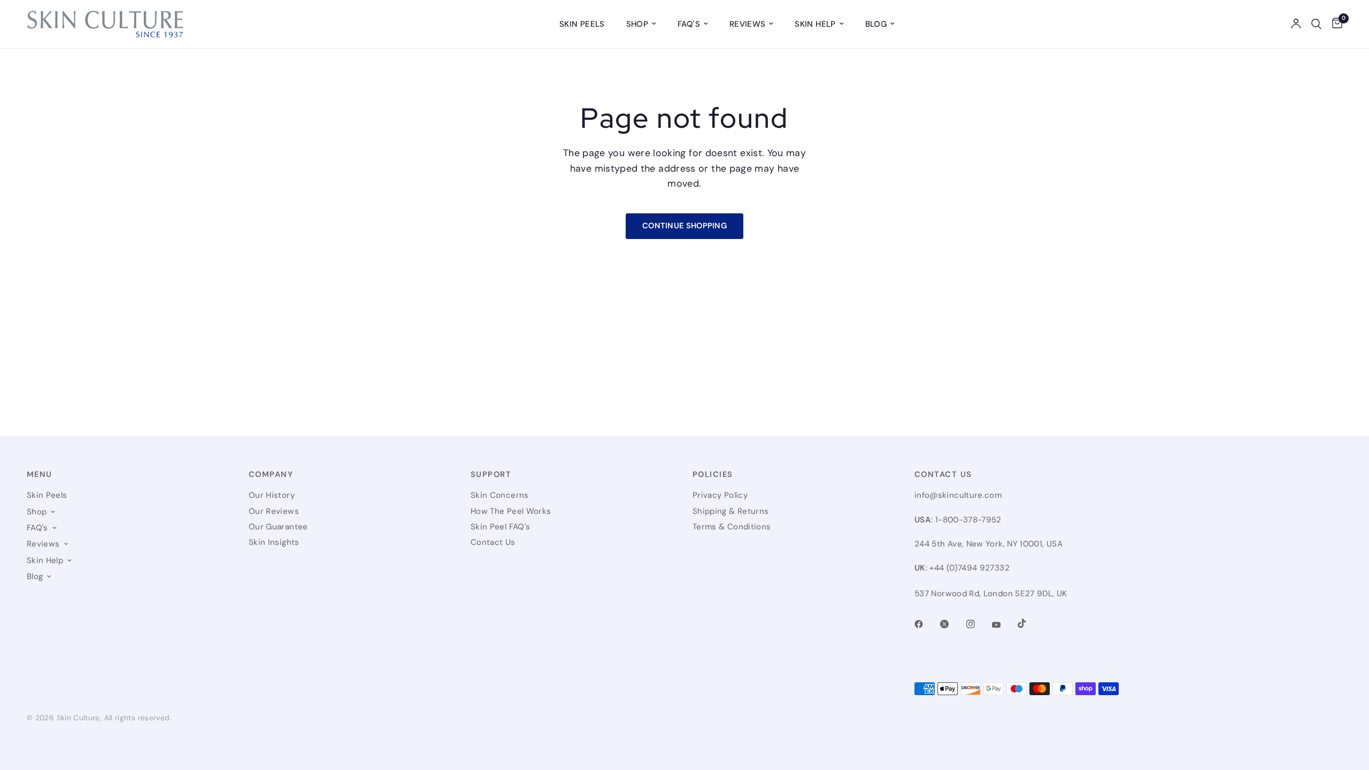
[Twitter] (952, 624)
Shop (637, 24)
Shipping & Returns (730, 511)
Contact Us (493, 542)
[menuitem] (582, 24)
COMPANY (271, 475)
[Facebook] (926, 624)
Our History (272, 495)
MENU (39, 475)
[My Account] (1296, 24)
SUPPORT (491, 475)
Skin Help (815, 24)
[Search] (1316, 24)
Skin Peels (582, 24)
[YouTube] (1004, 625)
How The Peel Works (511, 511)
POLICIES (713, 475)
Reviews (747, 24)
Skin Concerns (500, 495)
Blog (876, 24)
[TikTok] (1029, 623)
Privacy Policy (720, 495)
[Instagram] (978, 624)
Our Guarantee (278, 526)
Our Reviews (274, 511)
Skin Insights (274, 542)
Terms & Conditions (732, 526)
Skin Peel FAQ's (500, 526)
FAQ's (689, 24)
